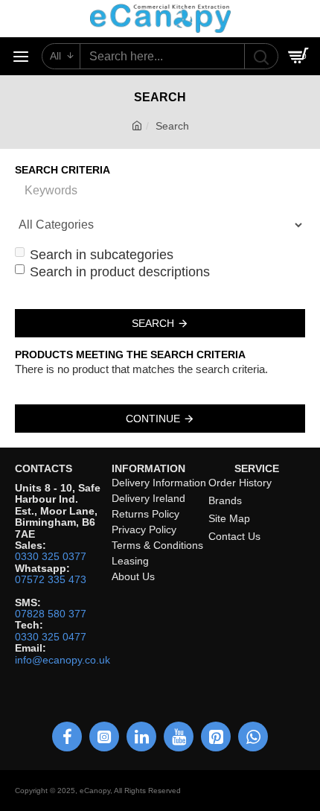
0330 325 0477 (50, 637)
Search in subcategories (101, 254)
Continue (153, 418)
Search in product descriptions (120, 271)
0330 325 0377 (50, 556)
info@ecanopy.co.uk (62, 660)
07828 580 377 (50, 614)
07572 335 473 (50, 579)
